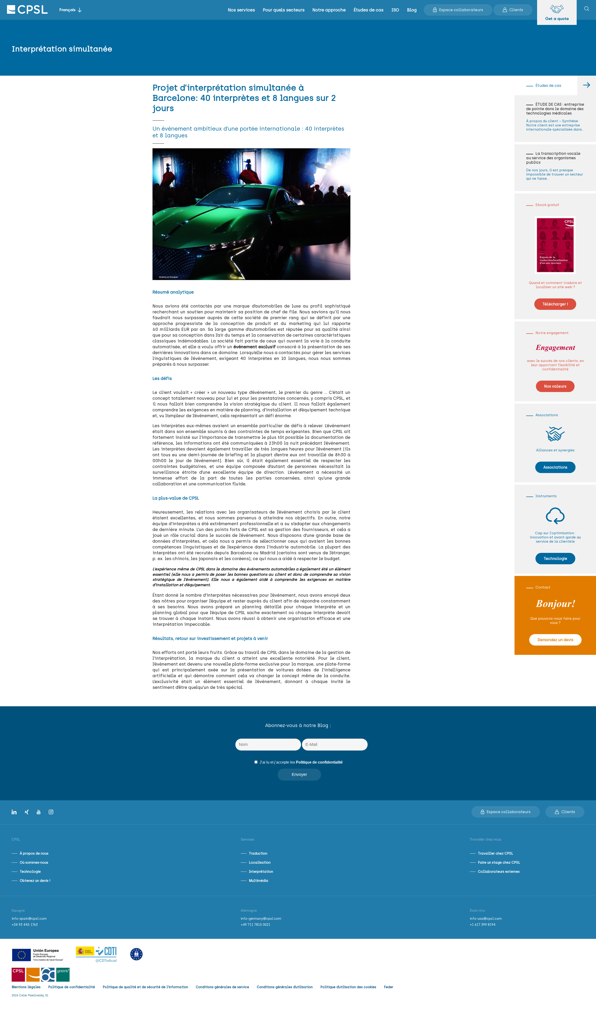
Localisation (260, 862)
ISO (395, 10)
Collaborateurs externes (499, 871)
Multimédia (258, 881)
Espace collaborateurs (461, 10)
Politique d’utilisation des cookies (348, 987)
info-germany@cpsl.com (261, 919)
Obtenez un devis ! (35, 881)
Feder (388, 987)
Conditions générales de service (222, 987)
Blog (412, 10)
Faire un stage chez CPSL (499, 862)
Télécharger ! (555, 304)
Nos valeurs (555, 386)
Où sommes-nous (34, 862)
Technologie (555, 558)
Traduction (258, 853)
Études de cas (368, 10)
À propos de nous (34, 853)
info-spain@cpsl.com (29, 919)
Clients (516, 10)
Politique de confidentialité (319, 762)
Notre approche (329, 10)
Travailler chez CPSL (495, 853)
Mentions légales (26, 987)
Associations (555, 467)
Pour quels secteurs (284, 10)
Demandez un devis (555, 640)
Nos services (241, 10)
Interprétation (261, 871)
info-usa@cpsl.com (486, 919)
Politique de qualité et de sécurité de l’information (145, 987)
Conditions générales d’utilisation (285, 987)
